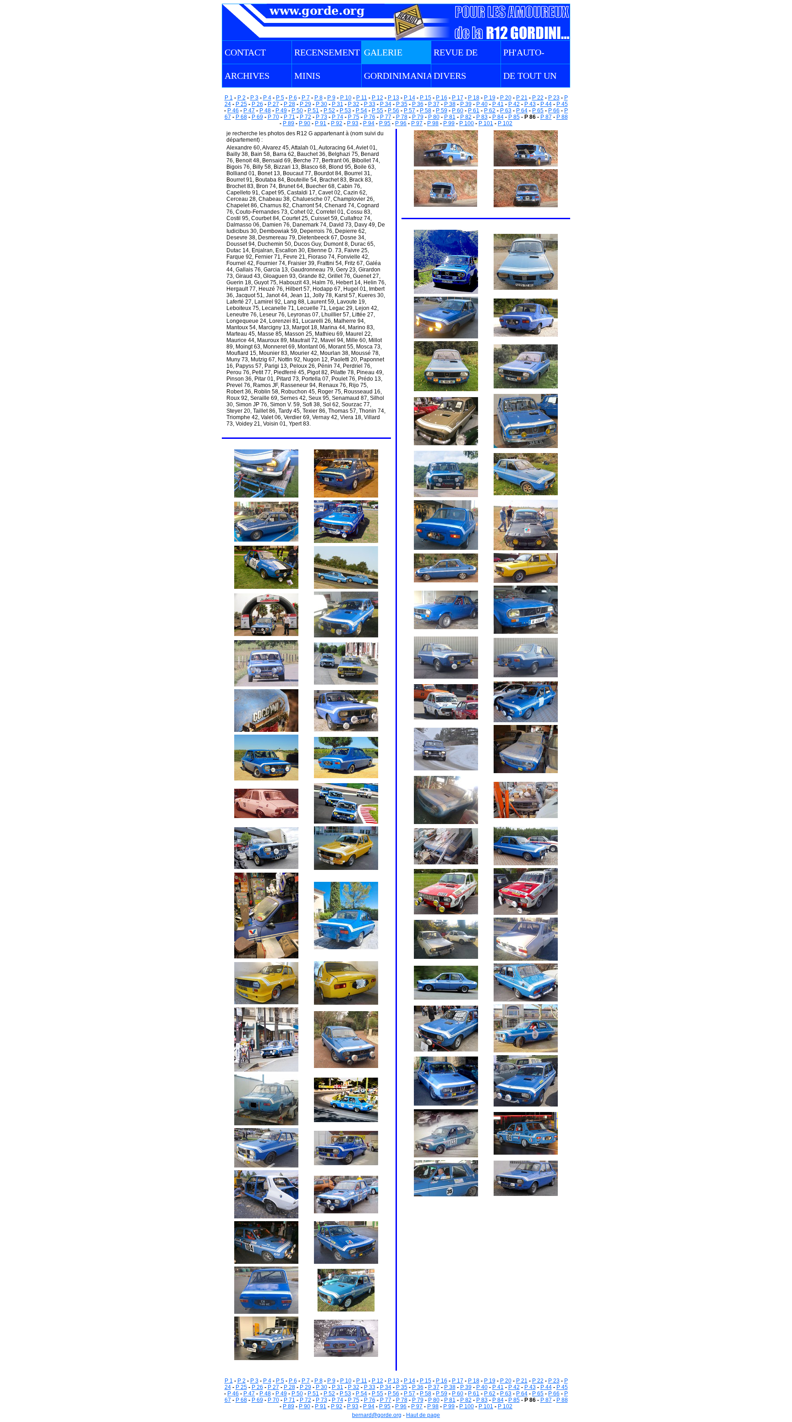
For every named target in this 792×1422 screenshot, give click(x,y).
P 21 (522, 97)
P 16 (441, 97)
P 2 (241, 97)
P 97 (417, 123)
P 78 (401, 117)
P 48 (265, 110)
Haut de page (423, 1415)
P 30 (321, 104)
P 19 (489, 97)
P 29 (305, 104)
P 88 (562, 117)
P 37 (434, 104)
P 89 (288, 123)
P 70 (273, 117)
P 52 (329, 110)
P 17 (457, 97)
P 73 (321, 117)
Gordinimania (398, 76)
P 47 (249, 110)
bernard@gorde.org (377, 1415)
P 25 (241, 104)
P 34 (385, 104)
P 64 (522, 110)
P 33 (369, 104)
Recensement (327, 52)
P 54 (361, 110)
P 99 (449, 123)
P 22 (538, 97)
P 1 (229, 97)
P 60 (457, 110)
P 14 (409, 97)
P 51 (313, 110)
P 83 (482, 117)
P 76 (369, 117)
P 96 (401, 123)
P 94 (368, 123)
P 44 (546, 104)
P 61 (473, 110)
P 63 (506, 110)
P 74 (337, 117)
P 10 (346, 97)
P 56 (393, 110)
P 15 (425, 97)
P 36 (418, 104)
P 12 (377, 97)
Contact (245, 52)
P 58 (425, 110)
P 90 (304, 123)
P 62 (489, 110)
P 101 (485, 123)
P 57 (409, 110)
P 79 (418, 117)
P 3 (254, 97)
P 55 (377, 110)
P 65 (538, 110)
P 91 (320, 123)
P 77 (385, 117)
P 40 (482, 104)
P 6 (293, 97)
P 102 (505, 123)
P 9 (331, 97)
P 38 (450, 104)
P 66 (554, 110)
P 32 (353, 104)
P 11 (361, 97)
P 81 (450, 117)
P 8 (318, 97)
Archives (247, 76)
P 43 (530, 104)
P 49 (281, 110)
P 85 (514, 117)
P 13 (393, 97)
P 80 (434, 117)
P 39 (466, 104)
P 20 (506, 97)
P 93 (352, 123)
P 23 (554, 97)
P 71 (289, 117)
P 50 (297, 110)
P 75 (353, 117)
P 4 (267, 97)
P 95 (384, 123)
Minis (307, 76)
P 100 (466, 123)
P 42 (514, 104)
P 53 (345, 110)
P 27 (273, 104)
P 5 (280, 97)
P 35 (401, 104)
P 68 (241, 117)
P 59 (441, 110)
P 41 (498, 104)
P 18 (473, 97)
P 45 (562, 104)
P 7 (306, 97)
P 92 (336, 123)
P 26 (257, 104)
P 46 (233, 110)
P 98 (433, 123)
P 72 (305, 117)
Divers (450, 76)
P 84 (498, 117)
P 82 (466, 117)
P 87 (546, 117)
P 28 (289, 104)
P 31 (337, 104)
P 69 (257, 117)
